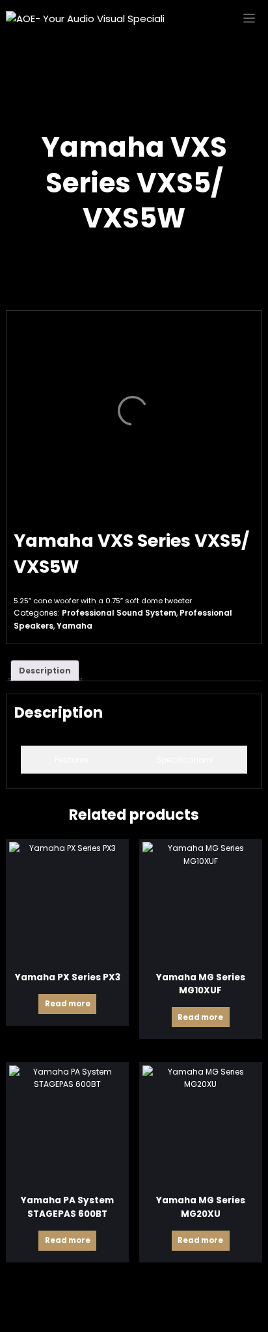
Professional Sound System (119, 612)
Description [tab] (45, 670)
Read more (67, 1004)
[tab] (71, 760)
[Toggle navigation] (249, 18)
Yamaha (74, 625)
